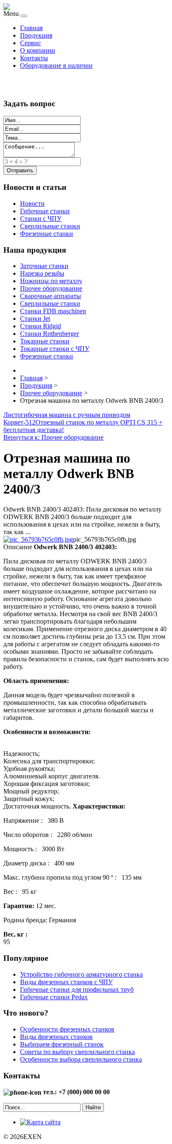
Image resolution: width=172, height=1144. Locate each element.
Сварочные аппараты (50, 295)
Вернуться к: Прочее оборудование (53, 437)
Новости (32, 203)
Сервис (30, 42)
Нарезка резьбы (42, 273)
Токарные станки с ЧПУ (54, 348)
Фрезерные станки (46, 233)
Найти (93, 1107)
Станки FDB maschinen (53, 311)
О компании (37, 50)
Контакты (34, 57)
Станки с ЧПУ (40, 218)
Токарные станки (44, 341)
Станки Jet (35, 318)
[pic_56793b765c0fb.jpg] (38, 539)
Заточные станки (44, 265)
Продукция (36, 35)
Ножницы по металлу (51, 280)
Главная (31, 27)
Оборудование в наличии (56, 65)
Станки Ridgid (40, 326)
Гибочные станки (45, 211)
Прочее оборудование (51, 288)
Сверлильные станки (50, 226)
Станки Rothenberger (49, 333)
